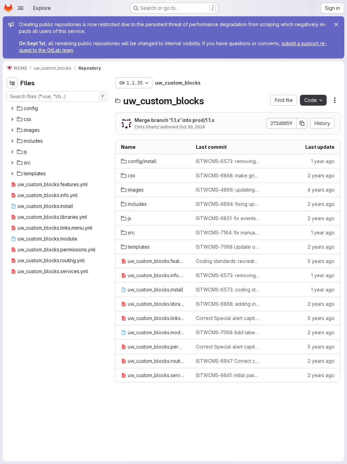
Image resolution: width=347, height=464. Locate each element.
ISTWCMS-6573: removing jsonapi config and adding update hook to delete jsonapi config (228, 161)
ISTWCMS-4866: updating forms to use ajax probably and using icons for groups (228, 190)
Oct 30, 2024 (192, 126)
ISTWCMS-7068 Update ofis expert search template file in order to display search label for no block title (228, 247)
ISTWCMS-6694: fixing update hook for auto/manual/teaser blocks (228, 204)
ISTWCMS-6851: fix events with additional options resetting (228, 218)
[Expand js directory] (12, 152)
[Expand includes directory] (12, 141)
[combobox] (57, 96)
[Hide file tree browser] (12, 82)
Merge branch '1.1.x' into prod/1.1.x (175, 120)
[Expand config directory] (12, 108)
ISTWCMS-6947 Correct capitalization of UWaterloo (228, 361)
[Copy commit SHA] (302, 123)
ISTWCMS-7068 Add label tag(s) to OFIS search (228, 332)
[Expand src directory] (12, 163)
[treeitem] (58, 108)
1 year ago (322, 161)
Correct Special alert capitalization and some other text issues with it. (228, 318)
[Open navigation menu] (20, 8)
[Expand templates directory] (12, 173)
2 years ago (321, 175)
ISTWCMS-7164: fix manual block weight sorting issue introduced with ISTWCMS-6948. (228, 232)
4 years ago (320, 190)
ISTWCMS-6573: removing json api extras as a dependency (228, 275)
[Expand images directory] (12, 130)
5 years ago (320, 261)
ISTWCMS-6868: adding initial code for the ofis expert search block (228, 304)
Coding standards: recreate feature (228, 261)
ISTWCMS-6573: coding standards (228, 289)
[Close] (336, 24)
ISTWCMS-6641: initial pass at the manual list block (228, 375)
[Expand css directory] (12, 119)
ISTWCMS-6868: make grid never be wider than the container (228, 175)
